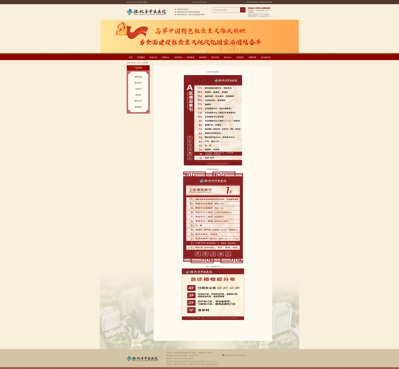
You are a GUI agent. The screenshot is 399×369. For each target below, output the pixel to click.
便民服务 (138, 107)
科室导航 (178, 57)
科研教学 (203, 57)
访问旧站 (249, 2)
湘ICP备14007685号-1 (173, 355)
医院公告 (153, 57)
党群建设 (190, 57)
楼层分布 (138, 101)
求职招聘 (269, 2)
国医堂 (138, 95)
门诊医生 (138, 89)
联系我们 (263, 2)
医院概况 (141, 57)
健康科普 (252, 57)
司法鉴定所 (265, 57)
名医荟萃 (240, 57)
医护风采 (215, 57)
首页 (130, 57)
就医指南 (138, 77)
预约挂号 (256, 2)
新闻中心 (166, 57)
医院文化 (227, 57)
